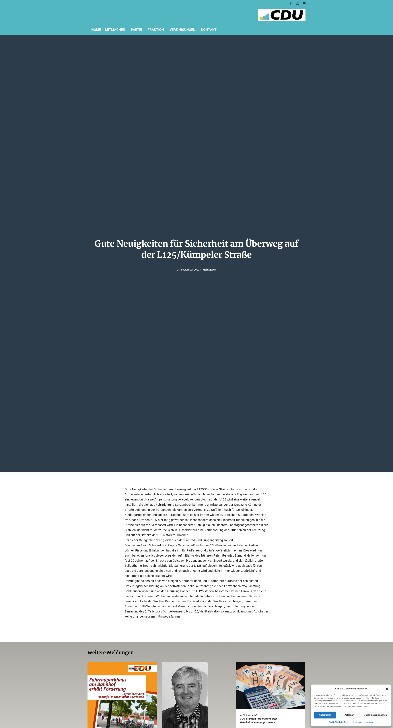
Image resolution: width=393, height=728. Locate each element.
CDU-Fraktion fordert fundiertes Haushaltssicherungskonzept (259, 720)
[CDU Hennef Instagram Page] (297, 3)
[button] (386, 688)
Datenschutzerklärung (353, 722)
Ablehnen (349, 715)
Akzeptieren (325, 715)
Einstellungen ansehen (375, 715)
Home (96, 30)
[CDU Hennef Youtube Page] (304, 3)
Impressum (368, 722)
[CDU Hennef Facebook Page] (290, 3)
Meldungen (209, 269)
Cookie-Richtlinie (336, 722)
